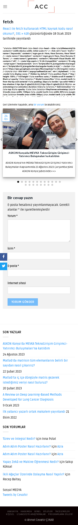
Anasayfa (12, 511)
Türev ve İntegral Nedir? (19, 439)
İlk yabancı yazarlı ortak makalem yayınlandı (34, 412)
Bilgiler (48, 511)
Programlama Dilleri (60, 514)
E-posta (13, 266)
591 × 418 (22, 34)
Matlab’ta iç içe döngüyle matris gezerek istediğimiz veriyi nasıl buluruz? (31, 380)
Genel (37, 511)
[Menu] (5, 6)
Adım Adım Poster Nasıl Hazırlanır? (27, 446)
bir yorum (39, 104)
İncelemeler (62, 511)
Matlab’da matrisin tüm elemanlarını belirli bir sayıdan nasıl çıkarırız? (35, 363)
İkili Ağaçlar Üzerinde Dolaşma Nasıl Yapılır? (33, 474)
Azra (60, 446)
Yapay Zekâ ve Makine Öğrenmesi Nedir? (31, 462)
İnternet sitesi (17, 283)
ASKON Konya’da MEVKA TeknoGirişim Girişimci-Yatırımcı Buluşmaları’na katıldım (35, 346)
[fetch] (39, 71)
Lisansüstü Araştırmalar (31, 514)
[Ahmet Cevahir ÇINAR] (41, 6)
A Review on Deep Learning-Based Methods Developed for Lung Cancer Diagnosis (32, 397)
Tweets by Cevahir (15, 495)
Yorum (12, 216)
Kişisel (10, 514)
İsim (11, 248)
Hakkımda (26, 511)
